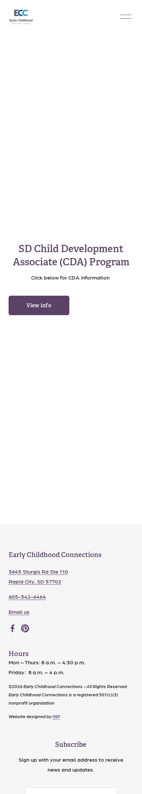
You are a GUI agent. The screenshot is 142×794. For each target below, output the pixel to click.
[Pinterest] (25, 628)
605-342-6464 (27, 596)
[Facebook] (13, 628)
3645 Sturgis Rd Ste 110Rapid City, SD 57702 (38, 576)
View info (38, 305)
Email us (19, 611)
